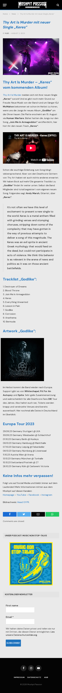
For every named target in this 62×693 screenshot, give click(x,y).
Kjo (7, 33)
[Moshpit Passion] (32, 5)
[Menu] (5, 5)
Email (10, 617)
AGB (46, 677)
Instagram (47, 494)
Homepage (8, 494)
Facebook (34, 494)
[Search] (57, 5)
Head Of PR (23, 502)
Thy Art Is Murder (12, 94)
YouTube (21, 494)
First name (12, 605)
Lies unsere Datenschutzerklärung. (30, 633)
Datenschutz (34, 677)
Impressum (19, 677)
